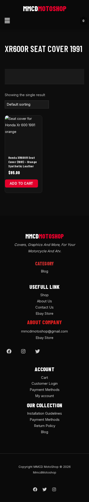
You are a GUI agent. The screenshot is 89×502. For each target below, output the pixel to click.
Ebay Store (44, 313)
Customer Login (45, 383)
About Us (44, 301)
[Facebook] (9, 351)
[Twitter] (37, 351)
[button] (7, 21)
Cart (44, 377)
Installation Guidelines (44, 413)
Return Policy (44, 426)
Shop (44, 295)
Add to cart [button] (21, 183)
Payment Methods (45, 390)
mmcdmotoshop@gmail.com (44, 331)
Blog (44, 271)
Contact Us (44, 307)
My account (44, 396)
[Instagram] (23, 351)
